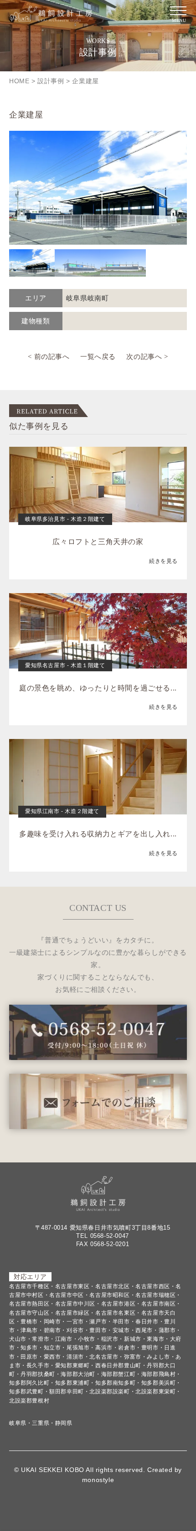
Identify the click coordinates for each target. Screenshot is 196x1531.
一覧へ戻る (98, 356)
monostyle (98, 1479)
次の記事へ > (147, 356)
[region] (98, 204)
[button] (32, 263)
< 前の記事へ (48, 356)
